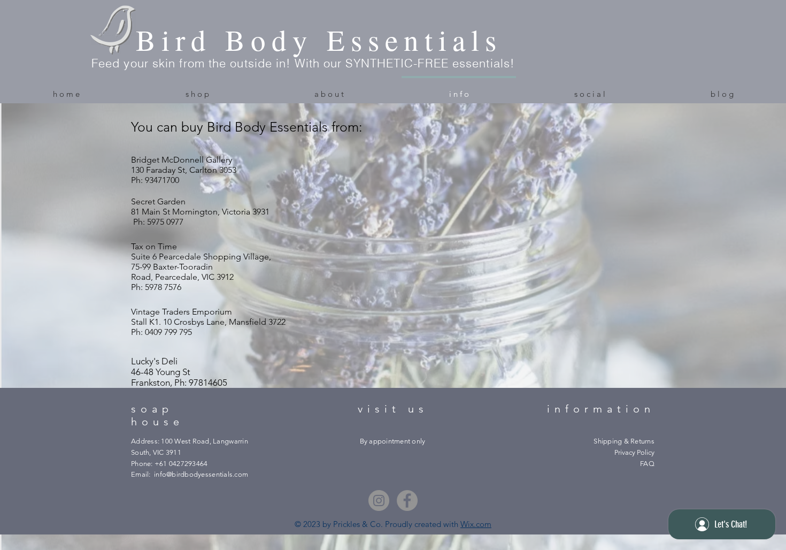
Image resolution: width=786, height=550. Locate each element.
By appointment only (393, 441)
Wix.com (475, 524)
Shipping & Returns (624, 441)
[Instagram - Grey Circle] (378, 500)
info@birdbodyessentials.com (201, 474)
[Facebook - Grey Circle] (407, 500)
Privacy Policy (634, 452)
